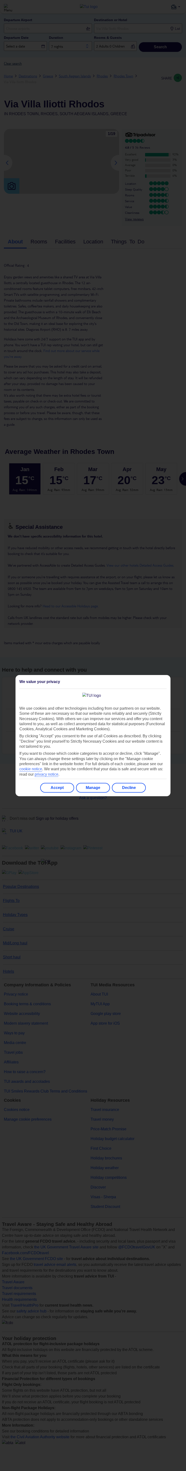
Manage (93, 788)
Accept (57, 788)
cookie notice (30, 769)
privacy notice (46, 774)
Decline (129, 788)
